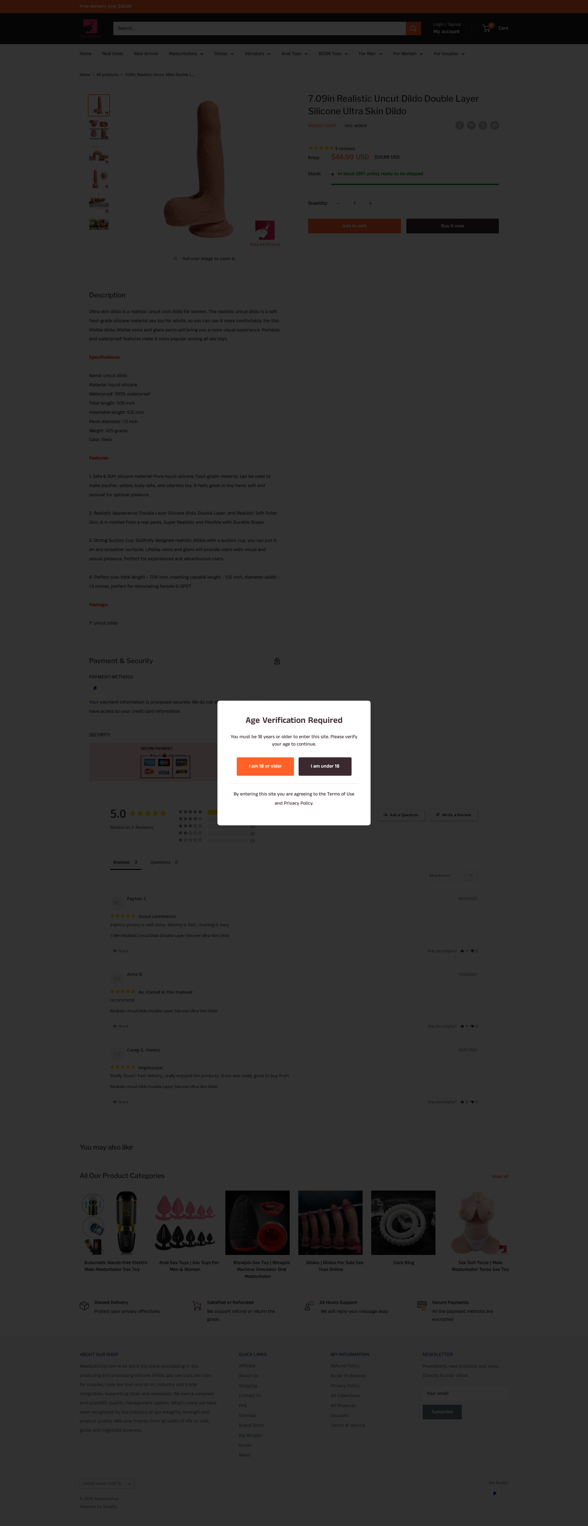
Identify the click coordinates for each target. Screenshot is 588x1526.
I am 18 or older (265, 766)
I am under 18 (325, 766)
